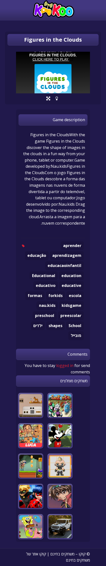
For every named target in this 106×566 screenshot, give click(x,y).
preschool (44, 315)
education (71, 275)
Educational (43, 275)
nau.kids (47, 305)
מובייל (76, 335)
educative (71, 285)
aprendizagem (66, 255)
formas (35, 295)
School (75, 325)
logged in (64, 365)
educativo (45, 285)
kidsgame (71, 305)
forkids (55, 295)
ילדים (37, 325)
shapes (55, 325)
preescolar (70, 315)
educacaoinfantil (64, 265)
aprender (72, 245)
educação (36, 255)
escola (75, 295)
